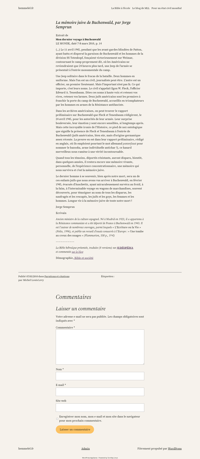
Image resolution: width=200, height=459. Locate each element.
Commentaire (65, 327)
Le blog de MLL (141, 8)
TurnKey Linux (113, 458)
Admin (85, 448)
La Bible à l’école (120, 8)
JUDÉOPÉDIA (125, 248)
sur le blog (77, 252)
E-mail (61, 385)
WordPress (175, 448)
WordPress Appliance (89, 458)
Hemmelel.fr (26, 8)
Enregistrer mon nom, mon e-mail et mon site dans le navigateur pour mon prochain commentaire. (99, 419)
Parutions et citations (56, 276)
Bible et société (83, 258)
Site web (61, 401)
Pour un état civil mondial (167, 8)
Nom (60, 369)
